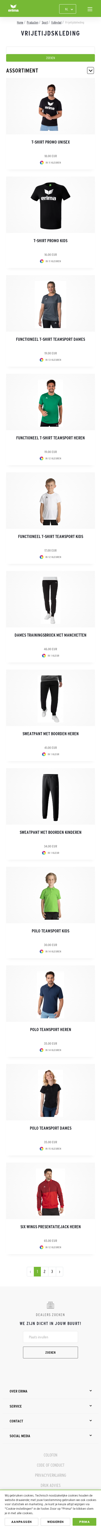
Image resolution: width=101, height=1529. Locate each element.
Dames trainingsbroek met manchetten (50, 635)
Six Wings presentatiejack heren (50, 1226)
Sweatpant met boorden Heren (51, 733)
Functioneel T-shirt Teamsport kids (50, 536)
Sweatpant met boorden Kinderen (51, 832)
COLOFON (50, 1455)
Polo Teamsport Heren (50, 1029)
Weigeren (55, 1522)
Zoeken (50, 1352)
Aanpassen (21, 1522)
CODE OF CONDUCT (50, 1465)
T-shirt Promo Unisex (50, 142)
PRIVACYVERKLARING (50, 1475)
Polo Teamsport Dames (50, 1128)
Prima (84, 1522)
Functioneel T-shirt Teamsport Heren (50, 438)
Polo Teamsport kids (50, 931)
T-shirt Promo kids (50, 240)
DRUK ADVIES (51, 1485)
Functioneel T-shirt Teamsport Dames (50, 339)
